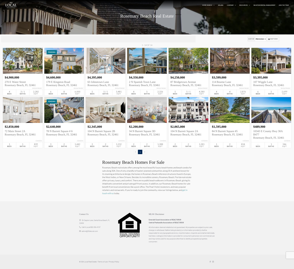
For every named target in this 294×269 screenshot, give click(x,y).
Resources (243, 5)
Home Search (207, 5)
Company (230, 5)
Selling (220, 5)
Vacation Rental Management (264, 5)
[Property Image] (23, 61)
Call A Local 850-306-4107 (91, 227)
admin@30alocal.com (90, 231)
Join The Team (284, 5)
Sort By (251, 39)
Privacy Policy (114, 262)
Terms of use (102, 262)
